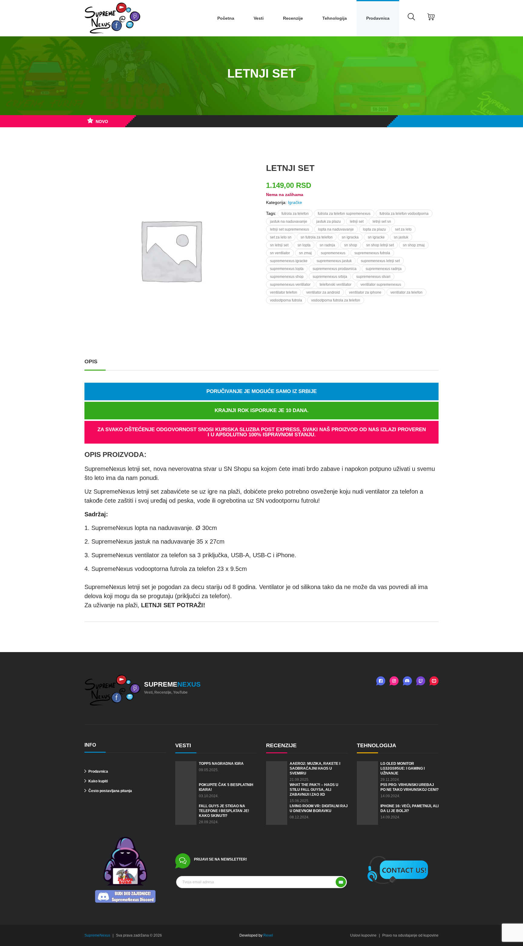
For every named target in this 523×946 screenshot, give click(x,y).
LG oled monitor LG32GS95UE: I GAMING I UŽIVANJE (402, 768)
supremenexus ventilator (290, 284)
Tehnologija (334, 18)
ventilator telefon (283, 292)
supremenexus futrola (372, 253)
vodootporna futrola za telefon (335, 300)
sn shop (350, 245)
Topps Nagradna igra (221, 763)
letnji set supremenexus (289, 229)
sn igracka (350, 237)
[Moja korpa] (431, 18)
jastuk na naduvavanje (288, 221)
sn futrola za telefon (317, 237)
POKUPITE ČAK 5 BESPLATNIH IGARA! (226, 787)
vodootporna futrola (286, 300)
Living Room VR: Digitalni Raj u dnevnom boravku (319, 808)
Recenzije (293, 18)
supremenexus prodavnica (335, 269)
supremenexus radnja (384, 269)
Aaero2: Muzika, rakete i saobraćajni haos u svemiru (315, 768)
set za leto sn (280, 237)
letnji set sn (382, 221)
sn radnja (327, 245)
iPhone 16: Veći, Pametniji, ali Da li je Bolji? (409, 808)
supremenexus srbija (330, 277)
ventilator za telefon (406, 292)
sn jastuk (401, 237)
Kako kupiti (97, 781)
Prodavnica (378, 18)
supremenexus (333, 253)
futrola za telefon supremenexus (344, 214)
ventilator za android (323, 292)
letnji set (356, 221)
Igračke (295, 202)
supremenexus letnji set (380, 261)
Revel (268, 935)
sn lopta (304, 245)
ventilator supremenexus (380, 284)
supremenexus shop (287, 277)
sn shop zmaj (414, 245)
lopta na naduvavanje (336, 229)
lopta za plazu (374, 229)
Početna (225, 18)
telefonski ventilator (335, 284)
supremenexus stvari (373, 277)
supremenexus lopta (287, 269)
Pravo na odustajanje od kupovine (410, 935)
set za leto (403, 229)
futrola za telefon (295, 214)
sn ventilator (280, 253)
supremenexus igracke (289, 261)
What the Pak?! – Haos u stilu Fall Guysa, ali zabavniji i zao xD (314, 790)
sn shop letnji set (380, 245)
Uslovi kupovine (363, 935)
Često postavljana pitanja (109, 791)
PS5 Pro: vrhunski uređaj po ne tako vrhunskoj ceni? (409, 787)
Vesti (259, 18)
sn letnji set (279, 245)
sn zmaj (305, 253)
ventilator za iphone (365, 292)
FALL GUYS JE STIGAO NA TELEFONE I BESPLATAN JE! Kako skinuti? (224, 811)
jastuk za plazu (328, 221)
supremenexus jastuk (334, 261)
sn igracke (376, 237)
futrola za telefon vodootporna (404, 214)
